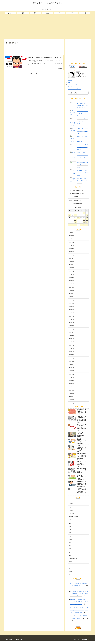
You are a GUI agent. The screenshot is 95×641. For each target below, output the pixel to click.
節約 (70, 565)
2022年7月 (71, 306)
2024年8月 (71, 242)
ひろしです (71, 513)
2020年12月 (71, 358)
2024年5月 (71, 248)
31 (87, 222)
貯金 (70, 574)
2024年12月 (71, 232)
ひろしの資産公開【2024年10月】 (76, 193)
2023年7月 (71, 271)
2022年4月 (71, 316)
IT (69, 500)
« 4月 (72, 224)
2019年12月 (71, 396)
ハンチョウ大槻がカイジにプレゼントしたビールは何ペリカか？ (82, 121)
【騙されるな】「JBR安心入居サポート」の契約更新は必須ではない (82, 139)
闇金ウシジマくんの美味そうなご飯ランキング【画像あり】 (82, 173)
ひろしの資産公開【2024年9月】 (76, 196)
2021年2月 (71, 351)
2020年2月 (71, 390)
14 (78, 217)
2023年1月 (71, 290)
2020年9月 (71, 367)
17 (87, 217)
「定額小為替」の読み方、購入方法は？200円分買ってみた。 (82, 131)
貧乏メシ (71, 571)
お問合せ (70, 82)
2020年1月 (71, 393)
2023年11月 (71, 261)
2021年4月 (71, 345)
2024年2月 (71, 255)
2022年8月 (71, 303)
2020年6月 (71, 377)
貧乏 (70, 568)
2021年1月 (71, 354)
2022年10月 (71, 296)
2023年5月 (71, 277)
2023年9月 (71, 267)
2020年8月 (71, 370)
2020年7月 (71, 374)
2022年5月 (71, 312)
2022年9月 (71, 300)
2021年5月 (71, 341)
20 (75, 220)
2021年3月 (71, 348)
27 (75, 222)
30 (84, 222)
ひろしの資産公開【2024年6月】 (76, 203)
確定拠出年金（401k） (74, 558)
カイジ (70, 507)
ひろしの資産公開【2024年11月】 (76, 190)
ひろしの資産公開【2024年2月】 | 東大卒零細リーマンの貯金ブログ (79, 602)
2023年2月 (71, 287)
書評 (70, 552)
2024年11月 (71, 235)
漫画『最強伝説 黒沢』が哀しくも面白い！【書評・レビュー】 (82, 181)
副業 (70, 526)
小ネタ (70, 539)
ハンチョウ (71, 510)
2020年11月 (71, 361)
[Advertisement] (47, 26)
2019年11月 (71, 399)
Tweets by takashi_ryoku (74, 89)
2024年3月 (71, 251)
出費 (70, 523)
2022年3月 (71, 319)
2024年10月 (71, 238)
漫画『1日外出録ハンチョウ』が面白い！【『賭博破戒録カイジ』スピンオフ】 (82, 165)
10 (87, 215)
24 (87, 220)
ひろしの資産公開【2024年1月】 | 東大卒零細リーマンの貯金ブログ (79, 610)
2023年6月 (71, 274)
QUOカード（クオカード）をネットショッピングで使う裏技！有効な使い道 (82, 155)
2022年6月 (71, 309)
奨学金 (70, 536)
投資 (70, 542)
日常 (70, 548)
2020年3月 (71, 387)
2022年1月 (71, 325)
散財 (70, 545)
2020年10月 (71, 364)
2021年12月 (71, 329)
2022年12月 (71, 293)
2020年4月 (71, 383)
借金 (70, 519)
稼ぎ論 (70, 561)
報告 (70, 532)
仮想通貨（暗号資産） (74, 516)
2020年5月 (71, 380)
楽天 (70, 555)
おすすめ (71, 503)
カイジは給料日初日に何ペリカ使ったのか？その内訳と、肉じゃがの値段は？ (82, 105)
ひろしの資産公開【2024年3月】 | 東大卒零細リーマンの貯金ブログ (79, 593)
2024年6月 (71, 245)
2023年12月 (71, 258)
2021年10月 (71, 332)
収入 (70, 529)
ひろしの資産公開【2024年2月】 (77, 591)
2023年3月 (71, 284)
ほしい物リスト (71, 86)
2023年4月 (71, 280)
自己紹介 (70, 80)
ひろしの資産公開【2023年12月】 (77, 607)
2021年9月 (71, 335)
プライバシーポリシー (72, 84)
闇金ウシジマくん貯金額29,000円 (77, 599)
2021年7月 (71, 338)
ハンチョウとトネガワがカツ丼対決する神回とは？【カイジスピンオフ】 (82, 147)
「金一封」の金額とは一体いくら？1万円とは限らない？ (82, 113)
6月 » (84, 224)
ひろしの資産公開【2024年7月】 (76, 200)
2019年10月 (71, 403)
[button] (87, 93)
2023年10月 (71, 264)
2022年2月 (71, 322)
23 (84, 220)
